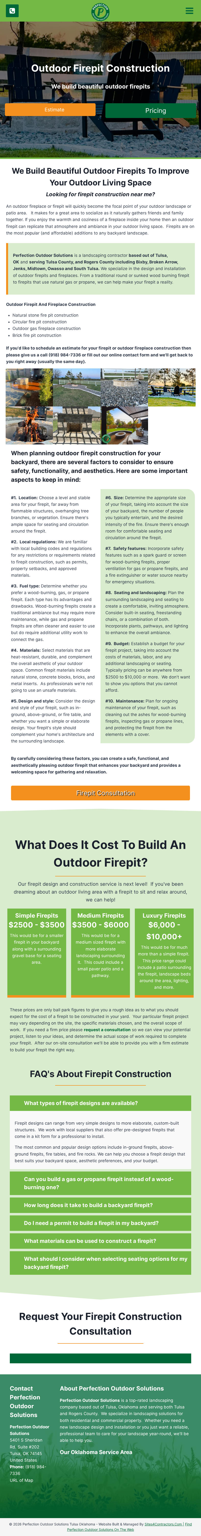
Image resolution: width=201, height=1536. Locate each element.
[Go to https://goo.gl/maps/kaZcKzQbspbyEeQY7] (32, 1501)
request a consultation (107, 1029)
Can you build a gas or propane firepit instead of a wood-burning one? (99, 1183)
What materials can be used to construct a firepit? (90, 1241)
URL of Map (21, 1479)
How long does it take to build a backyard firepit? (88, 1205)
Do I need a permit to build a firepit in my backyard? (91, 1223)
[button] (50, 109)
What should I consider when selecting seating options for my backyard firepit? (106, 1263)
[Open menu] (189, 10)
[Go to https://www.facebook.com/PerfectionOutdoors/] (14, 1501)
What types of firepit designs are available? (81, 1103)
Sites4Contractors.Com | (164, 1524)
